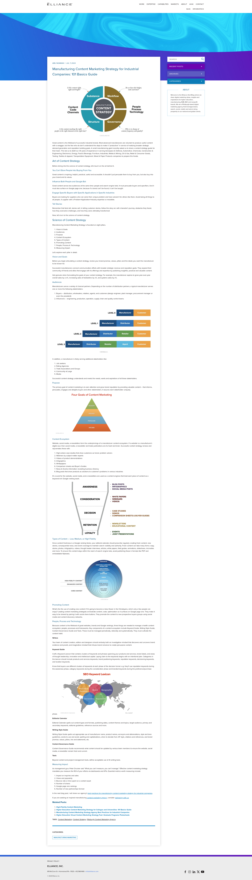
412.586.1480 (80, 871)
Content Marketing (65, 819)
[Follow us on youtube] (202, 871)
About (184, 4)
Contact (200, 4)
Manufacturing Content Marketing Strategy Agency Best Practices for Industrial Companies (92, 812)
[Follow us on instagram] (189, 871)
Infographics (198, 9)
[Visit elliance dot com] (59, 4)
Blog (188, 9)
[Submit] (202, 59)
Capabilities (163, 4)
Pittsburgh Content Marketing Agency (101, 819)
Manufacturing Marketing (65, 837)
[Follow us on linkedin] (193, 871)
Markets (175, 4)
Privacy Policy (53, 861)
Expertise (151, 4)
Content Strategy (79, 819)
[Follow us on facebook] (185, 871)
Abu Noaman (58, 63)
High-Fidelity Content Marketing (69, 807)
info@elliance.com (92, 871)
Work (141, 4)
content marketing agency (97, 797)
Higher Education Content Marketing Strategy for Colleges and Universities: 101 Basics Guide (93, 809)
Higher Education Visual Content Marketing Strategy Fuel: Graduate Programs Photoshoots (93, 815)
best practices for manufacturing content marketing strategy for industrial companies (120, 793)
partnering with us (122, 797)
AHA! (191, 4)
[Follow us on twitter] (198, 871)
